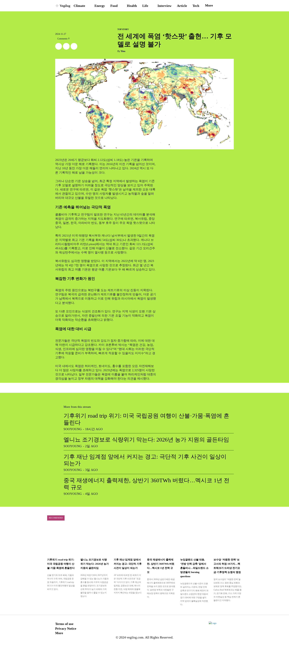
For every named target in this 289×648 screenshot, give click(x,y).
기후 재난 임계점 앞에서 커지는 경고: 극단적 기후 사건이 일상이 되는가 (128, 563)
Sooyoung (73, 429)
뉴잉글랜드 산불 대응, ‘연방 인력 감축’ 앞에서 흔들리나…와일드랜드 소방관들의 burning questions (194, 568)
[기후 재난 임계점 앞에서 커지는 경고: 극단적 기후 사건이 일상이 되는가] (128, 540)
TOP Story (123, 29)
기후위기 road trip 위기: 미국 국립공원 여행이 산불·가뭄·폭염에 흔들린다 (61, 563)
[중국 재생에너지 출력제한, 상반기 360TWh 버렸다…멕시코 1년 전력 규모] (161, 540)
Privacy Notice (65, 628)
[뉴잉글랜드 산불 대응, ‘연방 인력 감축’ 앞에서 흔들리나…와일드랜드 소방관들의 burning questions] (194, 540)
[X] (58, 46)
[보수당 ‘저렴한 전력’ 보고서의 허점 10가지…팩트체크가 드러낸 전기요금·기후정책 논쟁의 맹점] (228, 540)
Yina (123, 51)
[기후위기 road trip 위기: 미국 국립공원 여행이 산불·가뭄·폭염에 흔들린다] (61, 540)
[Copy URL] (74, 46)
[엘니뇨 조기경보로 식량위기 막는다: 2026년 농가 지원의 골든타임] (94, 540)
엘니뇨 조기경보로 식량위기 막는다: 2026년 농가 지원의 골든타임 (146, 440)
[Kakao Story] (66, 46)
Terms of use (64, 624)
